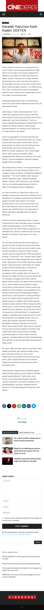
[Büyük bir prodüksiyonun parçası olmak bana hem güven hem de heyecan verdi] (7, 451)
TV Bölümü (11, 19)
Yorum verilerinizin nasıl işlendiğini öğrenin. (17, 534)
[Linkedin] (24, 406)
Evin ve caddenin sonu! (10, 552)
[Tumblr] (29, 406)
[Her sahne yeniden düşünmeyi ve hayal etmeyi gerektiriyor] (7, 440)
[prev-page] (3, 469)
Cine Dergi (7, 34)
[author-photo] (22, 418)
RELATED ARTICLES (10, 432)
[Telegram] (34, 406)
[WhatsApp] (19, 406)
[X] (9, 406)
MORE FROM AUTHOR (26, 432)
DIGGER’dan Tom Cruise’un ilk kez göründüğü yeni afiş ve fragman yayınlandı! (21, 576)
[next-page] (7, 469)
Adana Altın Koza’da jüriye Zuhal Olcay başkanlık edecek (21, 564)
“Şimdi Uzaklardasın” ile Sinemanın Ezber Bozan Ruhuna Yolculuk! (21, 558)
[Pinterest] (14, 406)
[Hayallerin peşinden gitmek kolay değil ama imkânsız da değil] (7, 461)
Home (4, 19)
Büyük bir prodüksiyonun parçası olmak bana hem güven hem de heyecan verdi (27, 450)
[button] (3, 14)
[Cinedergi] (22, 6)
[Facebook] (4, 406)
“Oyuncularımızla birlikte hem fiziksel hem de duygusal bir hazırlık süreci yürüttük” (21, 569)
